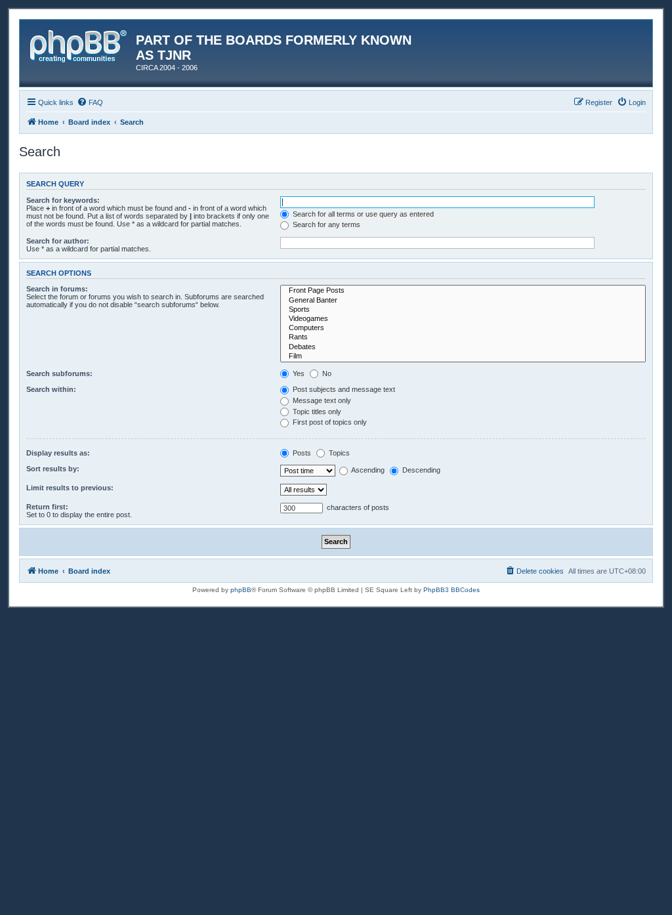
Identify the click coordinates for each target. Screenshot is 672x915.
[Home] (79, 44)
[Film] (463, 356)
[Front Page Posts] (463, 290)
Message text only (321, 400)
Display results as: (58, 453)
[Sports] (463, 309)
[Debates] (463, 347)
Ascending (367, 470)
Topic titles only (316, 411)
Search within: (51, 389)
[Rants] (463, 337)
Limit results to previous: (70, 488)
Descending (420, 470)
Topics (338, 453)
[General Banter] (463, 300)
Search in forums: (57, 289)
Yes (297, 373)
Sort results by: (52, 469)
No (325, 373)
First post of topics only (329, 422)
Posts (301, 453)
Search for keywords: (63, 200)
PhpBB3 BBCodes (451, 589)
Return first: (47, 507)
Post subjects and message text (343, 389)
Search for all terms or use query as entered (362, 214)
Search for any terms (325, 224)
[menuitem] (90, 102)
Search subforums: (59, 373)
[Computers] (463, 328)
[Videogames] (463, 319)
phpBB (240, 589)
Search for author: (57, 241)
